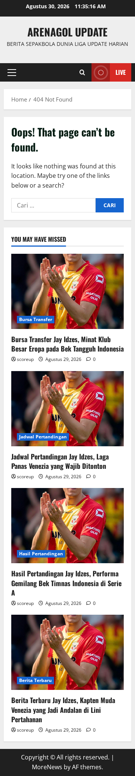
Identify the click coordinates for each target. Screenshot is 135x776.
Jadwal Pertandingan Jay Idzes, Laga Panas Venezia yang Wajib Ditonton (60, 461)
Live (121, 72)
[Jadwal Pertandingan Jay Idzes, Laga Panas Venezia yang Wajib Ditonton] (67, 408)
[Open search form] (82, 72)
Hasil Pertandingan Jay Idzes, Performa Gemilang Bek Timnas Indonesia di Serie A (66, 582)
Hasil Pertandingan (41, 553)
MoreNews (47, 767)
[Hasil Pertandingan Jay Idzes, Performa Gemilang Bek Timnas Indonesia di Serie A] (67, 525)
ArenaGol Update (67, 31)
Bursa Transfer (35, 319)
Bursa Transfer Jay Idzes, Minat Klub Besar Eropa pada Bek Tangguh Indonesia (67, 343)
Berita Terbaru (35, 680)
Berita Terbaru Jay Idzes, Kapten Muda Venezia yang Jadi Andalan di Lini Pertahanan (63, 709)
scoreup (25, 359)
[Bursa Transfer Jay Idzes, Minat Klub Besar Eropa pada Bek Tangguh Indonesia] (67, 291)
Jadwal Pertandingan (43, 436)
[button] (12, 72)
